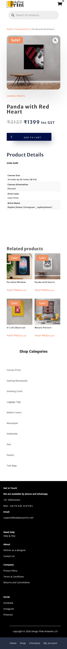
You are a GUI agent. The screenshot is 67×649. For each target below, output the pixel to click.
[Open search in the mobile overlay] (33, 15)
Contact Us (9, 556)
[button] (55, 40)
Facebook (8, 602)
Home (10, 29)
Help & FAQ (9, 535)
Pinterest (8, 614)
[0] (58, 4)
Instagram (8, 608)
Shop (23, 643)
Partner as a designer (14, 550)
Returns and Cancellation (16, 582)
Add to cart (32, 137)
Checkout (34, 643)
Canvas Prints (22, 29)
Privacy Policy (10, 570)
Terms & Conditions (13, 576)
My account (50, 643)
